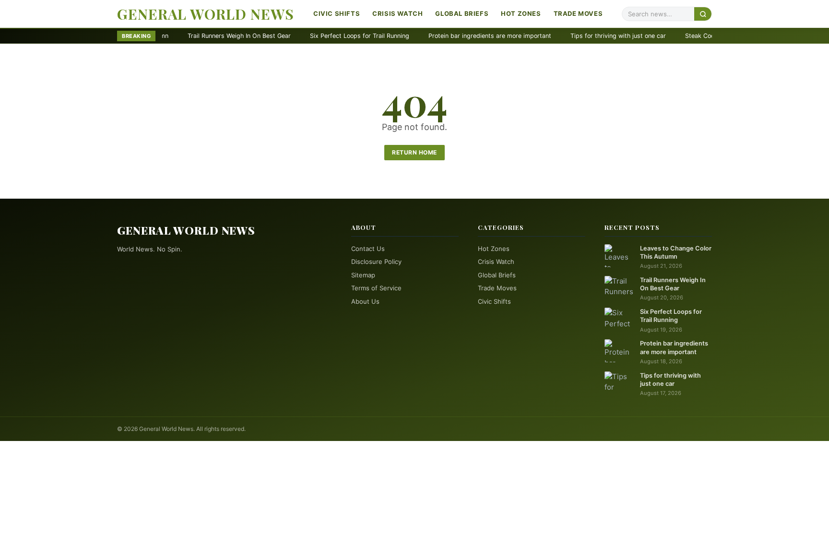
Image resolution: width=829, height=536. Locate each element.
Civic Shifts (336, 13)
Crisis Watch (397, 13)
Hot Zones (521, 13)
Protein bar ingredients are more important (463, 35)
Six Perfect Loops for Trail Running (332, 35)
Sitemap (363, 275)
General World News (205, 14)
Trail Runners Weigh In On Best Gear (212, 35)
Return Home (414, 152)
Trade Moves (578, 13)
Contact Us (368, 248)
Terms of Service (376, 288)
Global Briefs (461, 13)
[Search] (702, 13)
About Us (365, 301)
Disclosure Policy (376, 261)
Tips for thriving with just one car (591, 35)
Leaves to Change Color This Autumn (675, 252)
